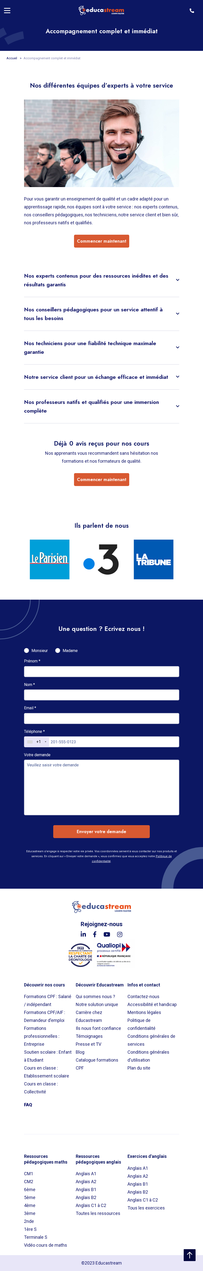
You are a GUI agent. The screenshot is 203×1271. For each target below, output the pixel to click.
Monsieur (39, 650)
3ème (29, 1213)
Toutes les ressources (98, 1213)
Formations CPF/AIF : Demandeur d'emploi (44, 1016)
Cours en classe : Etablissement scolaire (46, 1071)
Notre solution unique (97, 1004)
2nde (29, 1221)
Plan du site (138, 1068)
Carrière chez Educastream (89, 1016)
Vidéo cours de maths (45, 1245)
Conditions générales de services (151, 1040)
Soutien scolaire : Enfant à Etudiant (48, 1056)
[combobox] (36, 742)
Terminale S (35, 1237)
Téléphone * (34, 731)
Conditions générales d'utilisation (148, 1056)
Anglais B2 (86, 1197)
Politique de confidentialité (141, 1024)
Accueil (12, 58)
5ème (29, 1197)
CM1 (28, 1173)
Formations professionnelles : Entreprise (41, 1036)
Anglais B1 (86, 1189)
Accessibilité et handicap (152, 1004)
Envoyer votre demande (101, 831)
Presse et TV (88, 1044)
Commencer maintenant (101, 241)
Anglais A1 (86, 1173)
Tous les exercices (146, 1207)
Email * (30, 708)
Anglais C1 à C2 (91, 1205)
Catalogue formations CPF (97, 1064)
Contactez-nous (143, 996)
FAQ (28, 1104)
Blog (80, 1052)
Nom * (29, 684)
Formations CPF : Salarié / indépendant (47, 1000)
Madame (70, 650)
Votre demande (37, 754)
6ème (29, 1189)
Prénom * (32, 661)
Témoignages (89, 1036)
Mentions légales (144, 1012)
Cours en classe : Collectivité (41, 1087)
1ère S (30, 1229)
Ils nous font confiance (98, 1028)
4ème (29, 1205)
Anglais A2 (86, 1181)
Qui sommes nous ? (95, 996)
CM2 (28, 1181)
